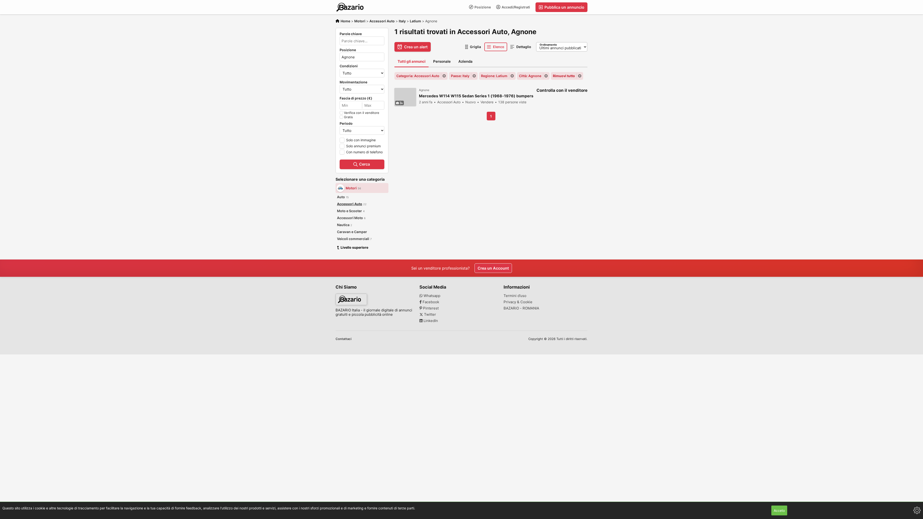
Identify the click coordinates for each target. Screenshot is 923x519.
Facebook (430, 302)
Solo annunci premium (363, 146)
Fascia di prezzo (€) (356, 98)
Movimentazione (353, 82)
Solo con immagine (361, 140)
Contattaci (343, 339)
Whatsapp (431, 296)
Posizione (482, 7)
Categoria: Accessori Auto (417, 76)
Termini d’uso (515, 296)
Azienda (465, 61)
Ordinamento (548, 44)
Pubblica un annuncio (563, 7)
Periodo (346, 123)
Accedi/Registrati (515, 7)
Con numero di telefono (364, 152)
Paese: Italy (460, 76)
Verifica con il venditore (361, 112)
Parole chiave (351, 34)
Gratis (348, 117)
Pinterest (430, 308)
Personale (442, 61)
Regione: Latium (494, 76)
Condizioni (349, 66)
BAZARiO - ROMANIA (521, 308)
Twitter (429, 314)
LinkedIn (430, 321)
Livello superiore (354, 247)
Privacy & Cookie (518, 302)
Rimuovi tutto (564, 76)
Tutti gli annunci (411, 61)
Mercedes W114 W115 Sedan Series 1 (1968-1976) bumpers (476, 96)
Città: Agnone (530, 76)
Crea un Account (493, 268)
